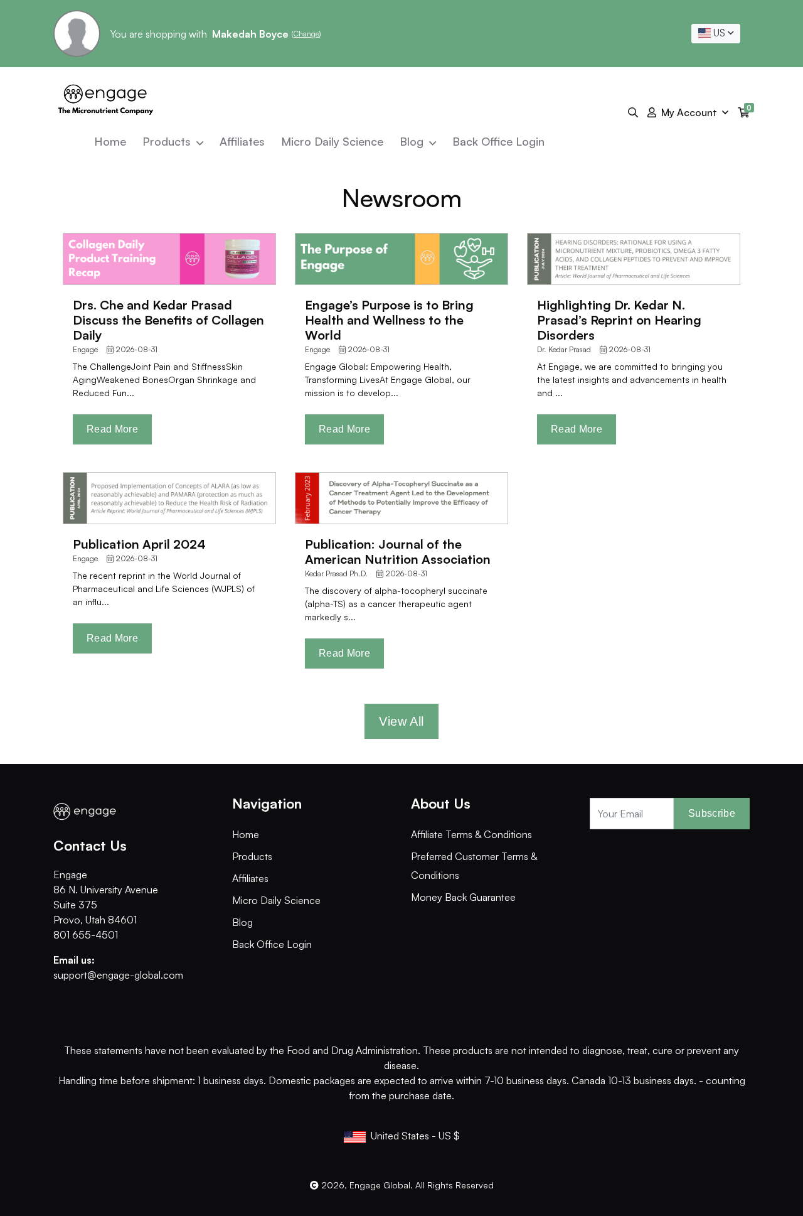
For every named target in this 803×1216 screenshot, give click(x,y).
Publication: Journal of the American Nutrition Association (398, 551)
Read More (112, 429)
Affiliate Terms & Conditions (471, 834)
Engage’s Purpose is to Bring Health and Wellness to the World (389, 320)
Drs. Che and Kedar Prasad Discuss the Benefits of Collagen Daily (168, 320)
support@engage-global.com (118, 975)
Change (306, 33)
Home (110, 141)
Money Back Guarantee (463, 897)
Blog (413, 141)
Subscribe (711, 813)
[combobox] (715, 33)
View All (401, 721)
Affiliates (242, 141)
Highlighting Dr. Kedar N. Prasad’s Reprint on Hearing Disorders (619, 320)
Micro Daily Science (332, 141)
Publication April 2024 (139, 544)
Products (168, 141)
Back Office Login (498, 141)
